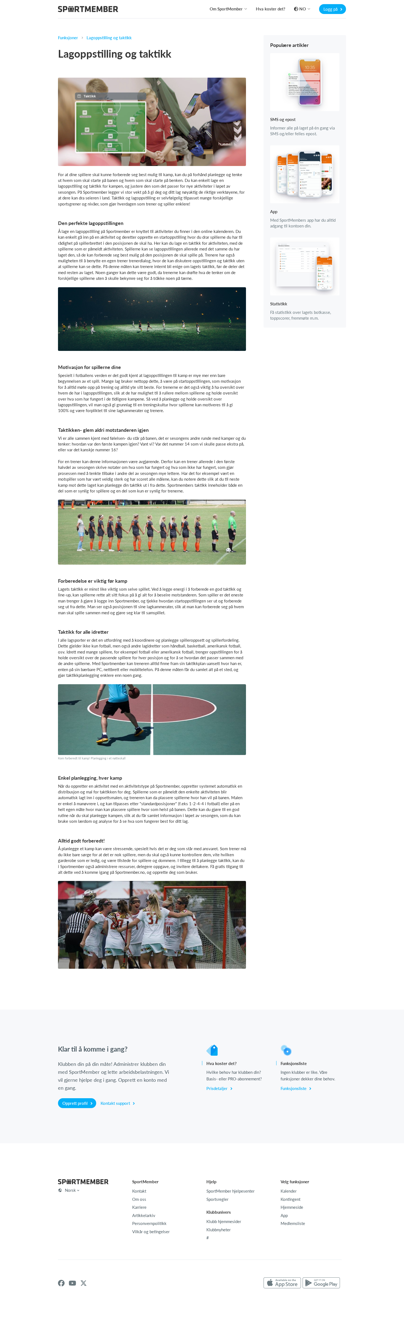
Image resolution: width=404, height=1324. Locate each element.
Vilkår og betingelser (151, 1231)
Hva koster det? (270, 8)
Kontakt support (116, 1103)
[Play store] (321, 1283)
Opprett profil (75, 1103)
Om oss (139, 1199)
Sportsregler (217, 1199)
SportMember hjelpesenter (230, 1190)
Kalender (289, 1190)
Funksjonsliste (294, 1088)
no (302, 8)
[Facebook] (61, 1283)
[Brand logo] (88, 9)
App (284, 1215)
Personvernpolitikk (149, 1223)
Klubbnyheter (218, 1229)
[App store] (282, 1283)
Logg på (331, 9)
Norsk (70, 1190)
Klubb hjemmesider (223, 1221)
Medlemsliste (293, 1223)
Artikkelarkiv (143, 1215)
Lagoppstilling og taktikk (109, 37)
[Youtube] (72, 1283)
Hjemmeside (292, 1207)
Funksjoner (68, 37)
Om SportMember (226, 8)
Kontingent (290, 1199)
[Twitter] (83, 1283)
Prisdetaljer (217, 1088)
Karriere (139, 1207)
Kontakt (139, 1190)
